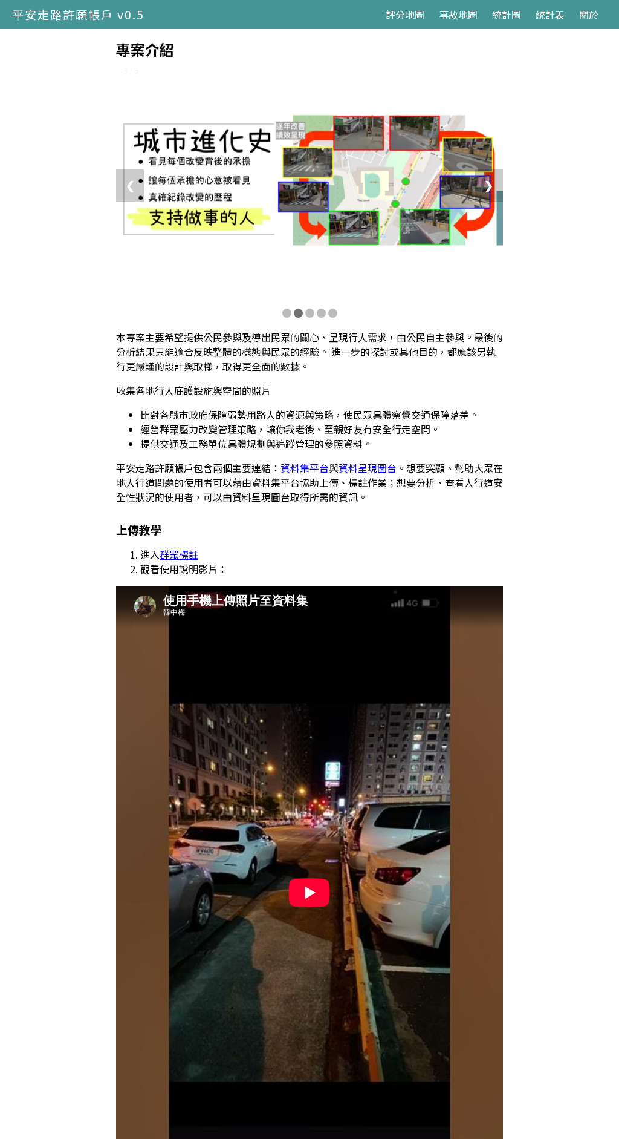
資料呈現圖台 (368, 468)
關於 (588, 14)
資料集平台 (304, 468)
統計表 (550, 14)
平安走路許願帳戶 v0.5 (78, 14)
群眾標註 (179, 554)
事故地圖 (458, 14)
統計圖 (506, 14)
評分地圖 (405, 14)
